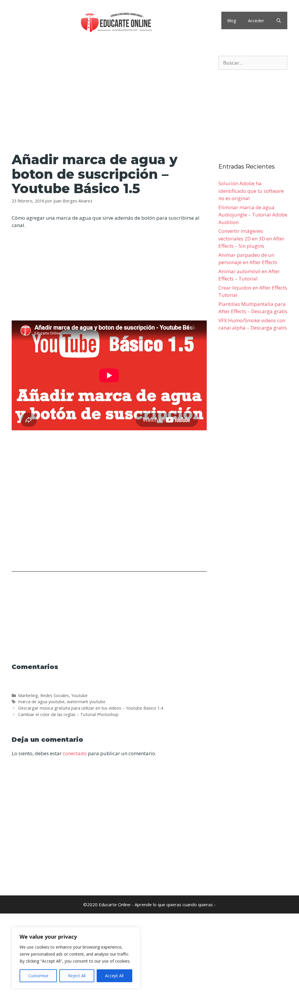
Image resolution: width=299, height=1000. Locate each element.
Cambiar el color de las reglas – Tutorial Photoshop (68, 714)
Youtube (79, 695)
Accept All (114, 975)
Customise (38, 975)
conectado (75, 753)
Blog (231, 20)
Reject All (77, 975)
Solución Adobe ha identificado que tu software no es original (251, 191)
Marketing (28, 695)
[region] (76, 957)
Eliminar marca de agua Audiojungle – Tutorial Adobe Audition (252, 215)
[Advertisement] (109, 99)
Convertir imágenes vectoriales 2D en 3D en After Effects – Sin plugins (251, 238)
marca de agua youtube (41, 701)
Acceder (256, 20)
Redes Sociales (54, 695)
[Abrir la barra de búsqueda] (278, 20)
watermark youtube (86, 701)
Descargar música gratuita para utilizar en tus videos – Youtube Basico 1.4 (90, 708)
